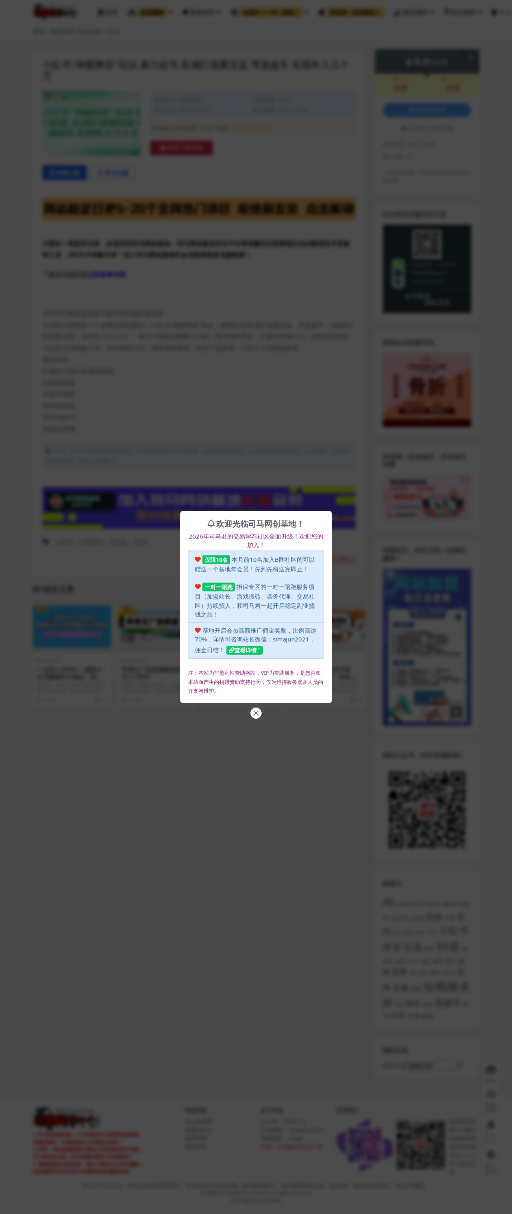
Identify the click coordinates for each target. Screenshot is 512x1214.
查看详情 (245, 650)
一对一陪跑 (219, 587)
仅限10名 (216, 559)
